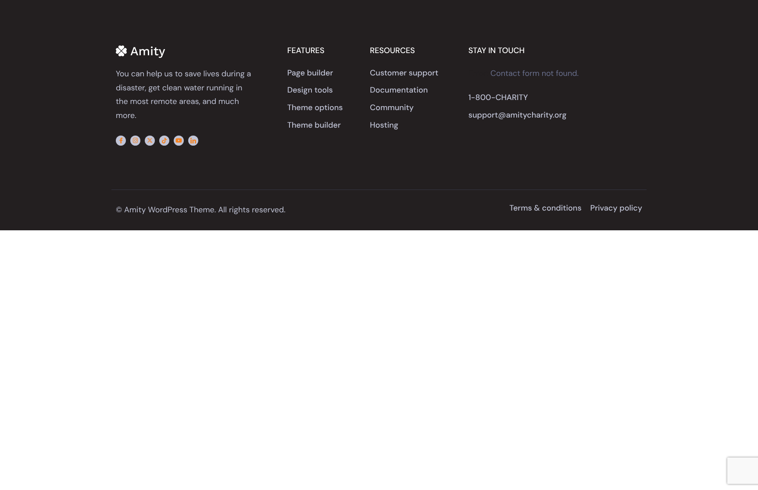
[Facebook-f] (121, 141)
